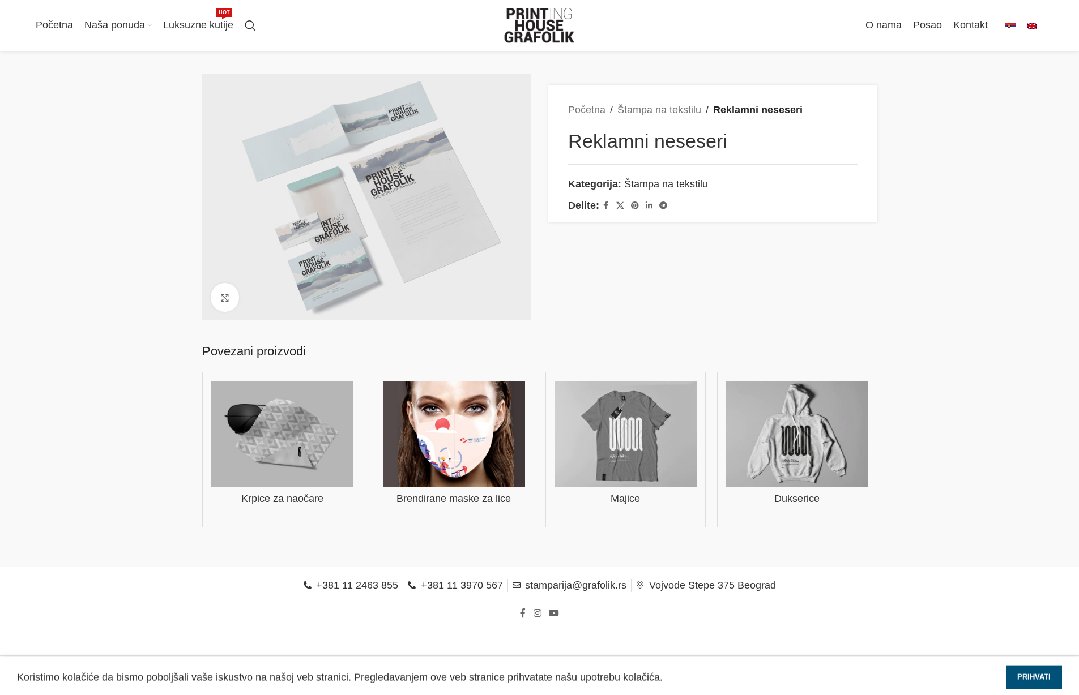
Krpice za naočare (282, 498)
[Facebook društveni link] (606, 205)
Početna (586, 109)
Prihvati (1034, 674)
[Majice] (626, 434)
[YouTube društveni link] (554, 614)
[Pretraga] (250, 25)
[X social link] (620, 205)
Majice (625, 498)
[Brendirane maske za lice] (454, 434)
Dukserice (797, 498)
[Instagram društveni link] (537, 614)
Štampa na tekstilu (659, 109)
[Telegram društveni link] (663, 205)
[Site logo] (539, 25)
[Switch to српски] (1010, 26)
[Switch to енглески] (1032, 26)
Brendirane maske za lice (453, 498)
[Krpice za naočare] (282, 434)
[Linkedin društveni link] (649, 205)
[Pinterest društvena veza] (635, 205)
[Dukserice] (797, 434)
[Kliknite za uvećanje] (225, 297)
